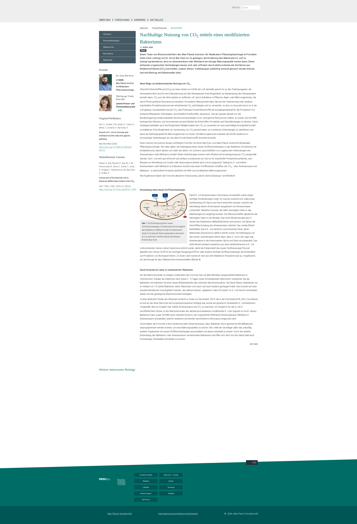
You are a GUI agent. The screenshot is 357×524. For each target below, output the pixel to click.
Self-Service (146, 500)
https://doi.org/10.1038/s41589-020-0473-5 (115, 149)
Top (254, 462)
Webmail (171, 493)
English (236, 7)
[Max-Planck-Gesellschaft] (103, 513)
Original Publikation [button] (110, 118)
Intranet (170, 481)
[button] (184, 218)
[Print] (262, 34)
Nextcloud (171, 487)
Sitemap (162, 513)
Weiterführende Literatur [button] (112, 157)
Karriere (139, 20)
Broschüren (108, 53)
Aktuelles (156, 20)
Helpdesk (146, 481)
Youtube (121, 484)
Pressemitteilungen (111, 40)
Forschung (122, 20)
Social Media (122, 476)
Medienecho (108, 47)
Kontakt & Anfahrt (146, 475)
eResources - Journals (171, 475)
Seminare (107, 34)
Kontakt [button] (103, 69)
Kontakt (103, 479)
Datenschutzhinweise (187, 513)
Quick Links (106, 476)
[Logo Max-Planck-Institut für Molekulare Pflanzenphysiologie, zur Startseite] (151, 8)
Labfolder (146, 487)
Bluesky (121, 480)
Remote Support (146, 493)
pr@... (120, 110)
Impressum (171, 513)
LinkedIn (121, 482)
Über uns (104, 20)
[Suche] (257, 8)
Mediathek (107, 60)
